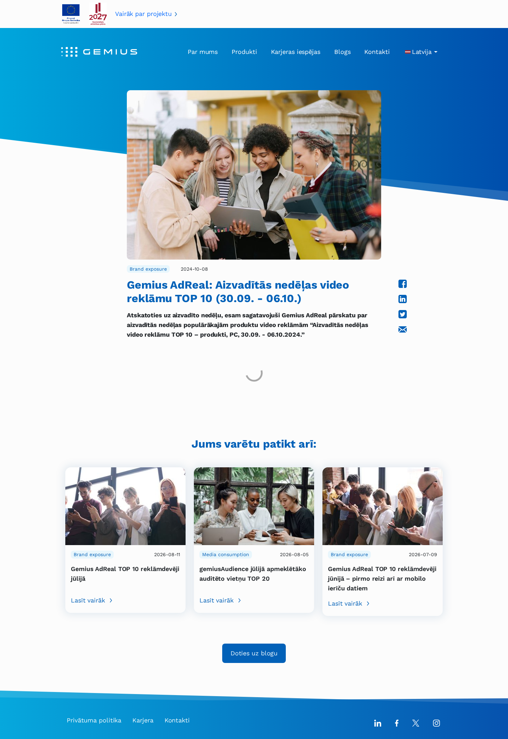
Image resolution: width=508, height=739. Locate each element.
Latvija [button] (422, 51)
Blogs (342, 51)
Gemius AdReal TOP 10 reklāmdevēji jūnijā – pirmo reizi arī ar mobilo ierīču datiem (382, 578)
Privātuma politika (94, 720)
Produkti (244, 51)
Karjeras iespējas (295, 51)
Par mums (203, 51)
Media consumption (225, 554)
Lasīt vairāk (88, 600)
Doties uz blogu (254, 653)
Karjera (142, 720)
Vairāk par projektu (143, 13)
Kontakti (376, 51)
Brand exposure (148, 269)
